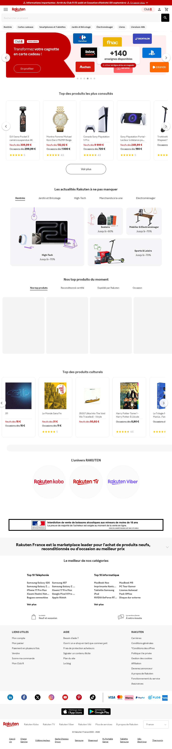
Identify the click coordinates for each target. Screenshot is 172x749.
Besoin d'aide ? (71, 638)
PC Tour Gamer (127, 586)
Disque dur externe (130, 597)
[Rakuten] (17, 9)
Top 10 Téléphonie (38, 575)
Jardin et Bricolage (49, 198)
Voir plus (86, 169)
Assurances (137, 683)
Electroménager (145, 198)
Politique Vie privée (141, 653)
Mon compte (18, 638)
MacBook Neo (101, 582)
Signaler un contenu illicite (77, 653)
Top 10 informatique (106, 575)
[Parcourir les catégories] (6, 9)
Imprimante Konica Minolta (106, 586)
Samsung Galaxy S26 (38, 582)
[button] (139, 3)
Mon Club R (18, 663)
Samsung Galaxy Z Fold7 (64, 586)
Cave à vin (12, 740)
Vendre (16, 653)
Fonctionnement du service (145, 678)
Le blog (67, 663)
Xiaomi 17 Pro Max (62, 590)
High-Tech (80, 198)
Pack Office (125, 593)
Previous (6, 57)
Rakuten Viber (66, 724)
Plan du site (69, 658)
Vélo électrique (141, 740)
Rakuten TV (49, 724)
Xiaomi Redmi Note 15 (39, 593)
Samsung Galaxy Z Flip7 (39, 586)
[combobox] (81, 18)
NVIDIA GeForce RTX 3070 (106, 597)
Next (166, 57)
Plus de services (103, 724)
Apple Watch (59, 597)
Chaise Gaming (23, 740)
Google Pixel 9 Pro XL (63, 593)
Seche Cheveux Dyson (62, 740)
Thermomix (157, 740)
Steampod (93, 740)
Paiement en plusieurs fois (25, 648)
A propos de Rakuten (142, 673)
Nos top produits (38, 287)
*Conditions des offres (143, 648)
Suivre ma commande (23, 658)
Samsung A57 (59, 582)
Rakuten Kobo (31, 724)
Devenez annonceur (142, 668)
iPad (96, 593)
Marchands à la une (111, 198)
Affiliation (136, 663)
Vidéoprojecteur (42, 740)
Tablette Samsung (104, 590)
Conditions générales (142, 643)
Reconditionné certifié (72, 287)
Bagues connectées (37, 597)
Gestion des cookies (141, 658)
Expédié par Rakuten (108, 287)
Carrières (136, 638)
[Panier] (166, 9)
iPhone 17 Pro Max (37, 590)
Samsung (79, 740)
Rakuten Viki (84, 724)
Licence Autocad (128, 590)
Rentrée (20, 198)
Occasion (137, 287)
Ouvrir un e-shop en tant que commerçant (85, 643)
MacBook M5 (126, 582)
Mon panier (18, 643)
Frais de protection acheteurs (78, 648)
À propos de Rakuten (127, 724)
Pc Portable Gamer (107, 740)
